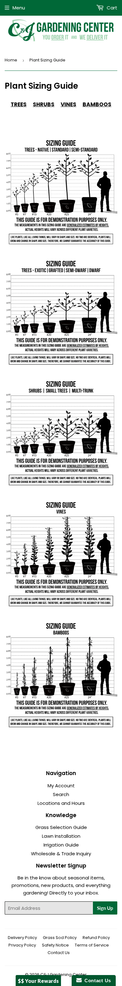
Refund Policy (96, 938)
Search (61, 794)
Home (11, 60)
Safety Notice (55, 945)
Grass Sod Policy (60, 938)
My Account (61, 785)
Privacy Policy (22, 945)
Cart (111, 7)
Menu (19, 7)
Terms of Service (92, 945)
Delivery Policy (22, 938)
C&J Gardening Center (63, 975)
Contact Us (59, 953)
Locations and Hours (61, 803)
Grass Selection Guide (61, 827)
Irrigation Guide (61, 845)
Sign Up (105, 908)
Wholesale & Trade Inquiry (61, 853)
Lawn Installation (61, 836)
